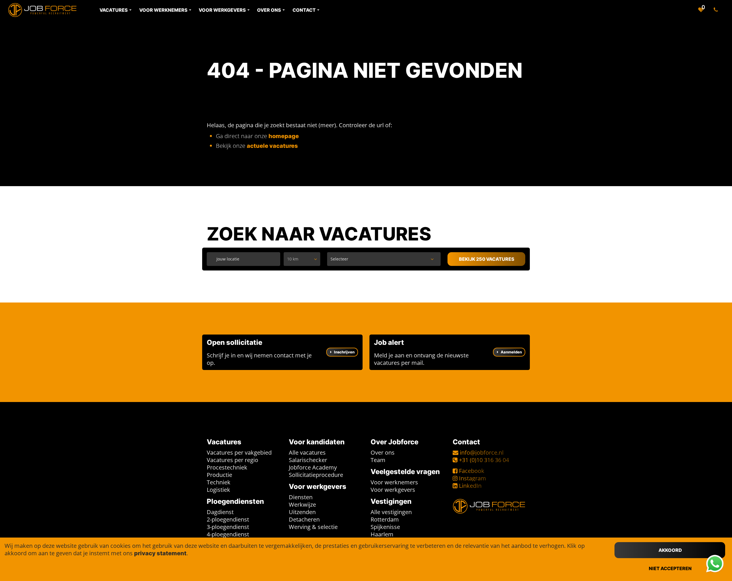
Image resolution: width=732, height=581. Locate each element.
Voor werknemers (394, 482)
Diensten (301, 497)
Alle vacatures (307, 452)
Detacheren (304, 519)
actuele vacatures (272, 145)
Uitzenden (302, 512)
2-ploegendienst (228, 519)
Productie (219, 475)
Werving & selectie (313, 527)
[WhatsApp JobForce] (715, 564)
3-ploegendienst (228, 527)
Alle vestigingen (391, 512)
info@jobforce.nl (482, 452)
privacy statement (160, 553)
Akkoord (670, 550)
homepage (283, 136)
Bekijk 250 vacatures (486, 259)
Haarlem (382, 534)
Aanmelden (511, 352)
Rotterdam (385, 519)
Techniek (218, 482)
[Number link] (717, 10)
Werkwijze (302, 504)
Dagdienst (220, 512)
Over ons (383, 452)
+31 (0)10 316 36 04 (484, 460)
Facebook (471, 471)
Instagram (472, 478)
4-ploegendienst (228, 534)
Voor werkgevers (393, 490)
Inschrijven (344, 352)
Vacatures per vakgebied (239, 452)
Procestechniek (227, 467)
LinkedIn (470, 486)
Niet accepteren (670, 568)
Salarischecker (308, 460)
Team (378, 460)
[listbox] (302, 259)
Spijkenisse (385, 527)
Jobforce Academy (313, 467)
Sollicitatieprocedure (316, 475)
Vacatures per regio (232, 460)
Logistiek (218, 490)
